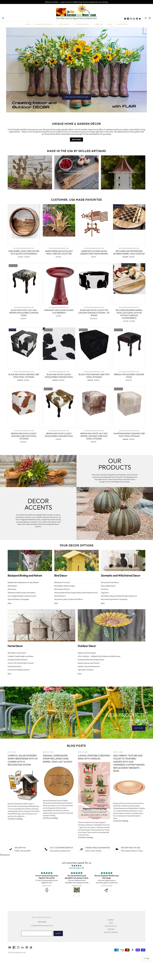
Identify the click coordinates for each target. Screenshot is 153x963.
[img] (76, 865)
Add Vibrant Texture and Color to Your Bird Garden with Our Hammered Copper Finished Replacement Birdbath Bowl (129, 763)
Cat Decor (105, 589)
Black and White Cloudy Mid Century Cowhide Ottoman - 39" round (94, 313)
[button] (74, 895)
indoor (44, 522)
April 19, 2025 (83, 752)
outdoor (53, 522)
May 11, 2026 (12, 752)
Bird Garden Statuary (62, 589)
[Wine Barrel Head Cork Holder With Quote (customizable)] (24, 225)
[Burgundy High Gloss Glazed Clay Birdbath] (59, 284)
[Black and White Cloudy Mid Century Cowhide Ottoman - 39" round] (94, 284)
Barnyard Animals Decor (110, 582)
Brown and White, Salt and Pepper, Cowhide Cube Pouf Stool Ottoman (94, 436)
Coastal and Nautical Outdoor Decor (91, 660)
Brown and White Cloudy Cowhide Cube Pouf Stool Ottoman (24, 436)
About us (99, 24)
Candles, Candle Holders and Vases (20, 656)
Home (27, 24)
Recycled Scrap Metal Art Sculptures (114, 599)
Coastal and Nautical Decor (18, 660)
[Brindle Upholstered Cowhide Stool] (129, 348)
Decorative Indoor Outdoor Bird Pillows (68, 599)
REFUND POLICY (111, 926)
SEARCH (111, 920)
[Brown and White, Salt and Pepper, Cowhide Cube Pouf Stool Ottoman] (94, 407)
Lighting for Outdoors (86, 670)
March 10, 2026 (48, 752)
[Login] (146, 18)
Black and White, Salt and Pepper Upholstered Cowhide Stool (24, 313)
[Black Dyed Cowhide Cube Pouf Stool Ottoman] (94, 348)
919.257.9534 (42, 922)
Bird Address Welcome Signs (64, 586)
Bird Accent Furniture (62, 582)
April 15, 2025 (118, 752)
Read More (76, 140)
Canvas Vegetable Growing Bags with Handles (94, 757)
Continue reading (15, 818)
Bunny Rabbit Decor (108, 586)
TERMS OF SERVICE (111, 932)
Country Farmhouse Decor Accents (21, 663)
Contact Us (122, 24)
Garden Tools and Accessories (89, 666)
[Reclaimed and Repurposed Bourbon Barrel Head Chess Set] (129, 225)
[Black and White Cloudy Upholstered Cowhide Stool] (59, 348)
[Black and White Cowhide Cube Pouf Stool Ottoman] (24, 348)
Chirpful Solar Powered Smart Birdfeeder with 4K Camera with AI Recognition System (23, 760)
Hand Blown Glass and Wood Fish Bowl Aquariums (119, 596)
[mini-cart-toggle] (149, 18)
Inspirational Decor (15, 666)
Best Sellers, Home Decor (17, 653)
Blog (110, 24)
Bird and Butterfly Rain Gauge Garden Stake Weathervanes (76, 593)
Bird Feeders (12, 586)
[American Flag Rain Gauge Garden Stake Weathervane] (94, 225)
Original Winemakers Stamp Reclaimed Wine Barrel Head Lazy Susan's (57, 758)
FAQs (111, 923)
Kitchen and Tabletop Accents (19, 670)
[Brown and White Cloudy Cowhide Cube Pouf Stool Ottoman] (24, 407)
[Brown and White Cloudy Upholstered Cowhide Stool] (59, 407)
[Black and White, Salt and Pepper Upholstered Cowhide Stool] (24, 284)
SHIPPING (110, 929)
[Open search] (3, 18)
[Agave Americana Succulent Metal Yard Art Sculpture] (59, 225)
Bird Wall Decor (60, 596)
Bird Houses (12, 589)
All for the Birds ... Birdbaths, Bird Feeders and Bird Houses (99, 656)
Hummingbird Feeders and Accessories (22, 596)
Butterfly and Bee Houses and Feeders (22, 593)
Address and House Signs (87, 653)
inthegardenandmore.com (24, 248)
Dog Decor (105, 593)
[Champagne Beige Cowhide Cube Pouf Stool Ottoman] (129, 407)
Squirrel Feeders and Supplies (18, 599)
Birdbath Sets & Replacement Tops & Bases (23, 582)
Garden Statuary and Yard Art (89, 663)
